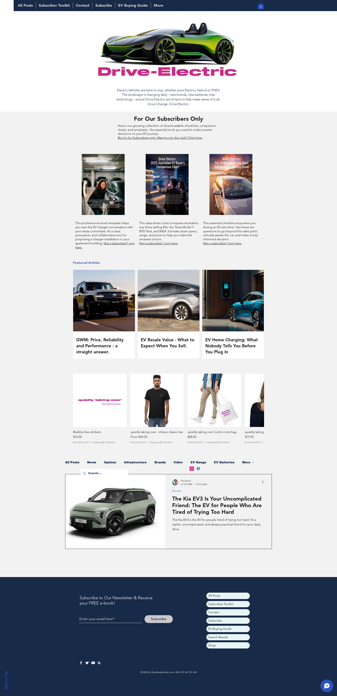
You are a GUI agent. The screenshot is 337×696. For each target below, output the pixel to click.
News (91, 462)
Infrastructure (135, 462)
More (246, 462)
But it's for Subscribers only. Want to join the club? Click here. (160, 138)
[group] (168, 410)
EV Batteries (224, 462)
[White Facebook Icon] (81, 663)
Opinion (110, 462)
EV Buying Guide (219, 629)
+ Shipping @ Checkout (102, 442)
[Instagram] (192, 468)
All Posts (72, 462)
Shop (212, 645)
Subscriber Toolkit (220, 604)
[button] (260, 5)
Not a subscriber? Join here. (158, 243)
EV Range (198, 462)
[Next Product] (258, 400)
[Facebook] (198, 468)
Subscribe (215, 620)
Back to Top (6, 680)
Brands (160, 462)
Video (178, 462)
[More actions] (264, 482)
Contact (213, 612)
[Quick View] (100, 400)
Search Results (218, 637)
